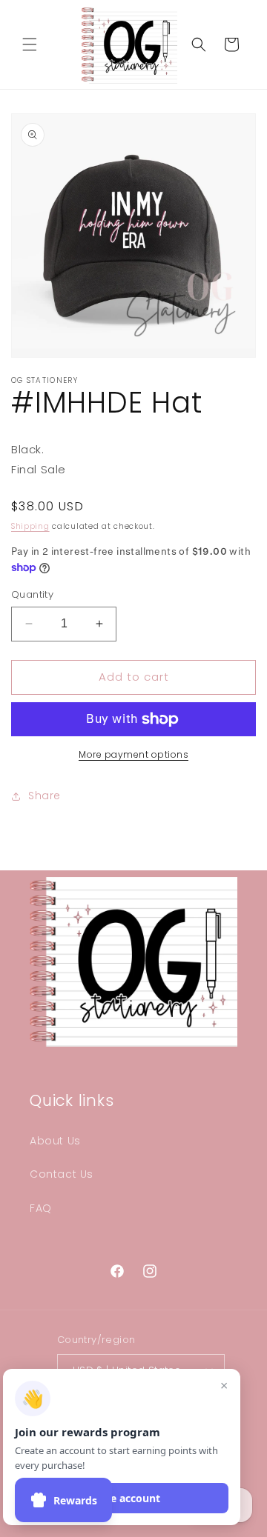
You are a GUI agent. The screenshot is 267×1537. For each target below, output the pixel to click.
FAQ (41, 1208)
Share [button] (44, 795)
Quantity (32, 594)
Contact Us (61, 1174)
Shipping (30, 526)
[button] (29, 44)
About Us (55, 1140)
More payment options (133, 754)
